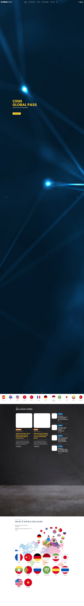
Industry (38, 1)
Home (25, 1)
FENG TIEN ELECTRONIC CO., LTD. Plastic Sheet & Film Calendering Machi (41, 436)
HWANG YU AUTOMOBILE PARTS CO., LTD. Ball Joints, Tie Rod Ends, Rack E (63, 450)
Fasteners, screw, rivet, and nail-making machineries (62, 429)
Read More (18, 446)
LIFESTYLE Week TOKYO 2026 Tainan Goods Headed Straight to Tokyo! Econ (23, 436)
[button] (6, 197)
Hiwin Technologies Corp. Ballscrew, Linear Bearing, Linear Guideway (63, 439)
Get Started (16, 113)
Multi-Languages (45, 1)
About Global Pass (32, 1)
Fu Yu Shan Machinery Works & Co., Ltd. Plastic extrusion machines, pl (63, 418)
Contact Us (52, 1)
